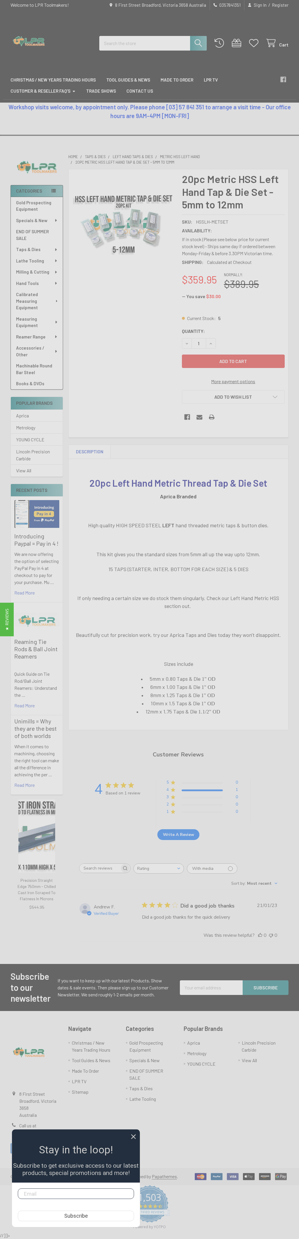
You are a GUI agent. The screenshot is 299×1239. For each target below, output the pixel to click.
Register (280, 5)
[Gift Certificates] (238, 43)
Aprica (22, 415)
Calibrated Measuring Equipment (27, 301)
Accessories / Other (30, 351)
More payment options (233, 381)
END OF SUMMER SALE (32, 235)
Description (89, 451)
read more (24, 592)
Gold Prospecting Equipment (33, 206)
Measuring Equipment (27, 322)
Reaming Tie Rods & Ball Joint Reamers (36, 649)
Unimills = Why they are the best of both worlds (35, 728)
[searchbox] (99, 868)
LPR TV (211, 79)
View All (23, 470)
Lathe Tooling (30, 260)
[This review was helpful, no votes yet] (260, 935)
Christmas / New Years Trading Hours (53, 79)
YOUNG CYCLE (30, 439)
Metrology (25, 427)
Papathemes (164, 1176)
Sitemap (80, 1092)
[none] (123, 224)
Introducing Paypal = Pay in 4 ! (36, 540)
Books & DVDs (30, 383)
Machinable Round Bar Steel (34, 369)
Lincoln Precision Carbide (33, 455)
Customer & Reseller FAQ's (40, 91)
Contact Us (139, 91)
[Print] (211, 417)
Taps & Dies (28, 249)
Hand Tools (27, 283)
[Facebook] (283, 79)
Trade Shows (101, 91)
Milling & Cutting (32, 271)
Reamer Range (31, 336)
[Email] (199, 417)
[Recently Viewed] (220, 43)
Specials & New (31, 220)
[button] (37, 169)
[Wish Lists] (255, 43)
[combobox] (153, 43)
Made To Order (177, 79)
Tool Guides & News (128, 79)
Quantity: (193, 331)
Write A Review (178, 834)
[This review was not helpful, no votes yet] (271, 935)
